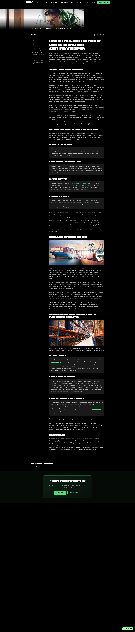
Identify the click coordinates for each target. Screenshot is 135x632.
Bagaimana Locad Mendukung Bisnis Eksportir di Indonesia (38, 55)
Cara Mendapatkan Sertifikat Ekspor (38, 40)
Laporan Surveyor (36, 48)
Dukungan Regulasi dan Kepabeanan (38, 63)
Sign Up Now (59, 492)
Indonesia (36, 28)
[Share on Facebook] (100, 35)
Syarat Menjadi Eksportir (37, 36)
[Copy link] (103, 35)
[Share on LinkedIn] (95, 35)
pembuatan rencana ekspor (85, 183)
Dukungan (79, 2)
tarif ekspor (88, 202)
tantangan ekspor (56, 362)
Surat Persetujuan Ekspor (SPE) (38, 45)
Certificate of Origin (37, 50)
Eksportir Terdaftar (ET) (38, 42)
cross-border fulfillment (61, 62)
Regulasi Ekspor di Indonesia (38, 52)
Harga (72, 2)
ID (87, 2)
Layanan (39, 2)
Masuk (93, 2)
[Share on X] (98, 35)
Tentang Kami (54, 2)
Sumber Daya (64, 2)
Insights (41, 28)
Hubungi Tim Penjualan (103, 2)
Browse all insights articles (38, 466)
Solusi (46, 2)
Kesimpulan (34, 65)
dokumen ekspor (96, 409)
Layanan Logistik (36, 58)
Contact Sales (74, 492)
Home (32, 28)
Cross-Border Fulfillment (38, 60)
